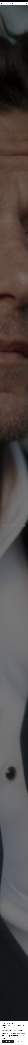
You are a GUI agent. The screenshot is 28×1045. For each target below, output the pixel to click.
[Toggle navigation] (2, 4)
